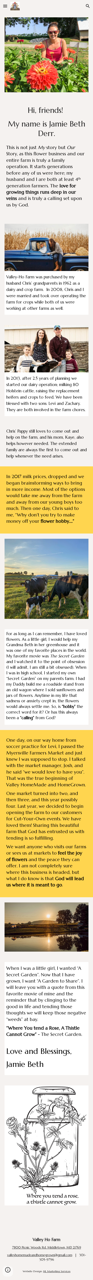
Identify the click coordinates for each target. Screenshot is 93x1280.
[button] (5, 6)
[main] (47, 122)
